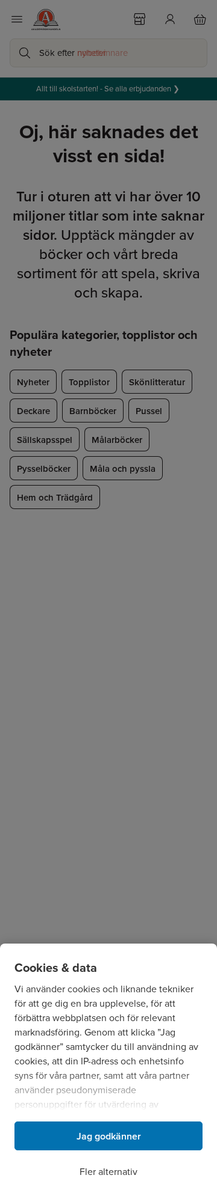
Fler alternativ (108, 1172)
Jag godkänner (109, 1136)
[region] (108, 1070)
